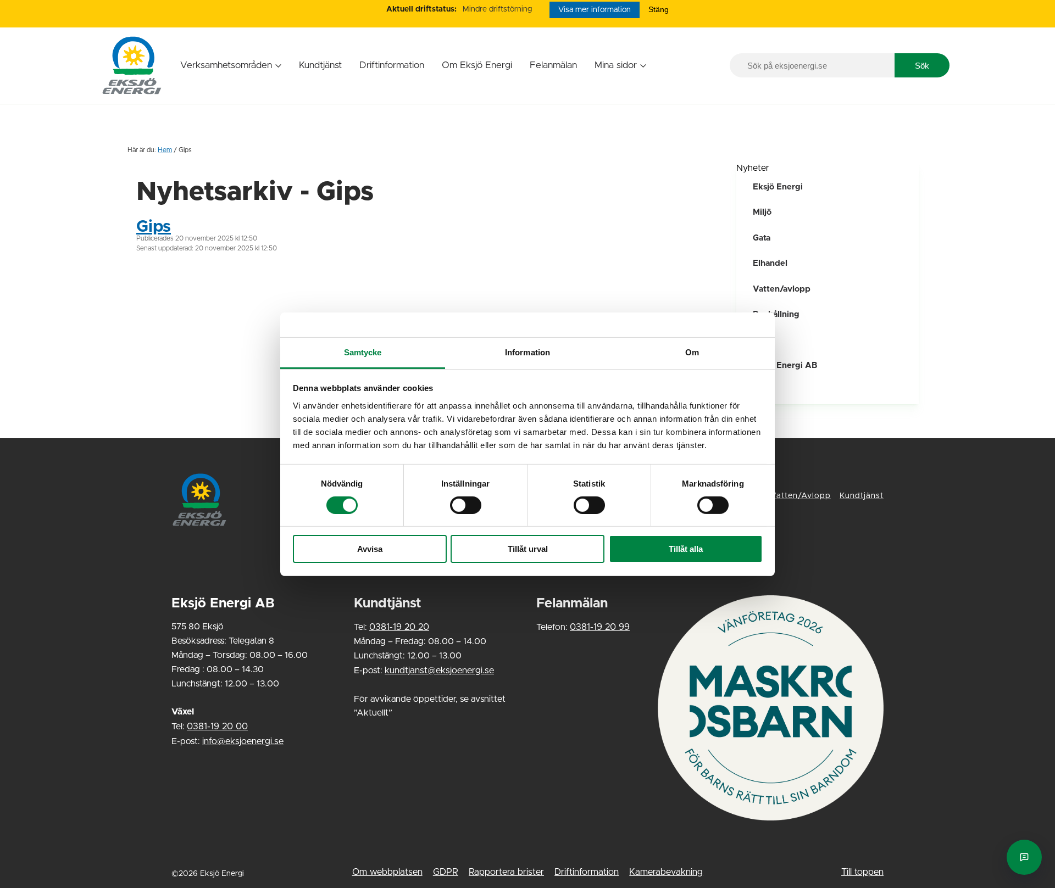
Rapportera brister (506, 872)
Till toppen (862, 872)
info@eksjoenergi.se (243, 741)
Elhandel (770, 263)
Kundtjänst (320, 65)
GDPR (445, 872)
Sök (922, 65)
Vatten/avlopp (781, 289)
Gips (153, 227)
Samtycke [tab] (363, 351)
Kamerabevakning (666, 872)
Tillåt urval (528, 549)
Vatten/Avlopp (800, 496)
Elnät (763, 391)
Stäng (658, 9)
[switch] (465, 505)
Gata (761, 238)
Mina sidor (616, 65)
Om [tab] (692, 351)
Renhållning (776, 314)
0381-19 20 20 (399, 627)
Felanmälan (553, 65)
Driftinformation (391, 65)
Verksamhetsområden (226, 65)
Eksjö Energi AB (785, 365)
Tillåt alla (686, 549)
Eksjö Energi (778, 187)
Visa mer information (594, 10)
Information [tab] (527, 351)
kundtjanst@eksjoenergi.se (439, 670)
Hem (165, 150)
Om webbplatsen (387, 872)
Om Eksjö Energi (477, 65)
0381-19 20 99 (600, 627)
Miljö (762, 212)
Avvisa (369, 549)
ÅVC (761, 340)
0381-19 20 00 (217, 726)
